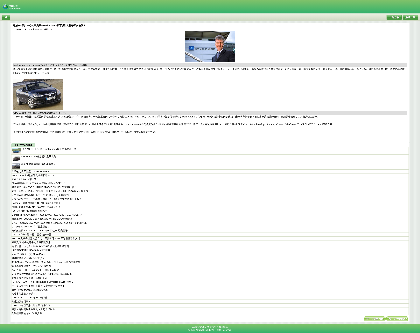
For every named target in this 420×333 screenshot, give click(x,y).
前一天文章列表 (374, 319)
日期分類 (394, 17)
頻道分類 (410, 17)
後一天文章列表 (397, 319)
